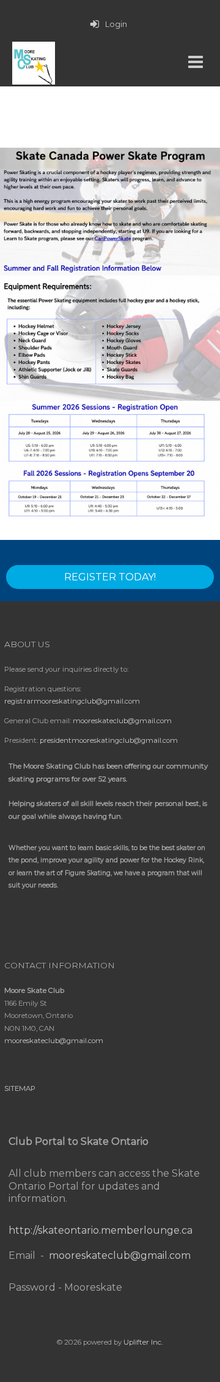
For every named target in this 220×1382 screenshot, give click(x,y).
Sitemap (19, 1088)
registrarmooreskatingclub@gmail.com (72, 701)
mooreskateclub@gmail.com (122, 720)
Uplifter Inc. (143, 1342)
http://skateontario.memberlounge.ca (101, 1230)
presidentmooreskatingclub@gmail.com (109, 740)
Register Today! (110, 577)
